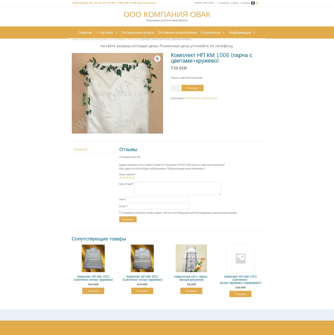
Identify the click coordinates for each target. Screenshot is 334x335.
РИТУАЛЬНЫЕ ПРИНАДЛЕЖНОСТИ (96, 39)
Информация (240, 32)
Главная (85, 32)
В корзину (192, 88)
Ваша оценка (127, 174)
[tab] (93, 149)
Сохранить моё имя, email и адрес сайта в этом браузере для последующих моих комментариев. (179, 212)
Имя (122, 199)
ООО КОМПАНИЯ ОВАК (167, 14)
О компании (210, 32)
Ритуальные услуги (138, 32)
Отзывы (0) (80, 149)
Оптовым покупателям (177, 32)
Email (123, 206)
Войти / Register (204, 3)
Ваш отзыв (126, 183)
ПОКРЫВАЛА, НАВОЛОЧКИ (126, 39)
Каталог (106, 32)
